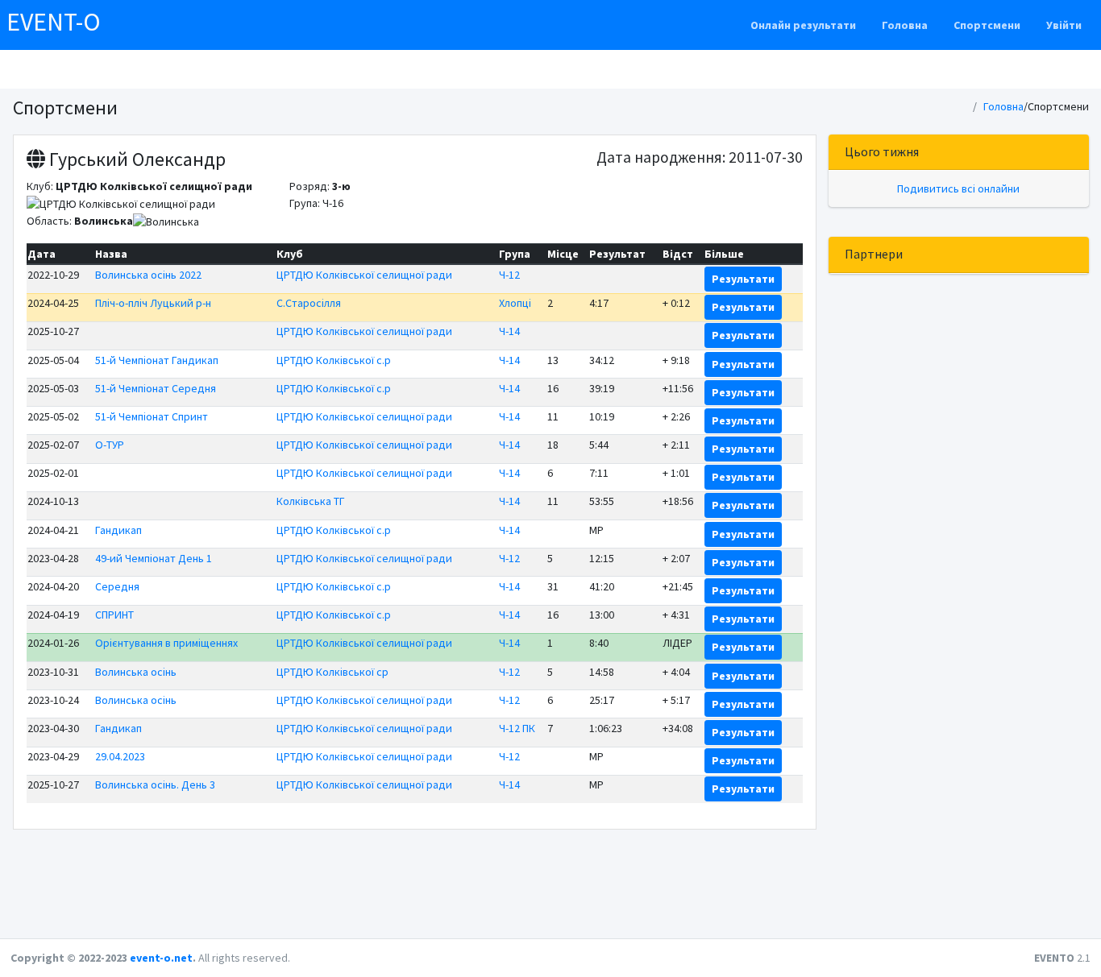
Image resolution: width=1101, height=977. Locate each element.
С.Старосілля (308, 303)
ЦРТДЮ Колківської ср (332, 671)
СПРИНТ (114, 614)
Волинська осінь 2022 (148, 274)
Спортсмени (987, 25)
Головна (905, 25)
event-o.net (161, 957)
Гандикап (118, 530)
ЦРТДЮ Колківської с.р (333, 360)
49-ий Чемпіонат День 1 (153, 558)
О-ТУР (109, 444)
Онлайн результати (803, 25)
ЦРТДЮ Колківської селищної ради (364, 274)
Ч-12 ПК (517, 728)
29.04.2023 (120, 756)
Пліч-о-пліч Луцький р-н (153, 303)
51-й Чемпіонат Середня (155, 388)
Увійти (1064, 25)
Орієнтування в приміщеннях (166, 642)
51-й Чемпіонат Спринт (151, 416)
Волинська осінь (136, 671)
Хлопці (515, 303)
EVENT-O (53, 22)
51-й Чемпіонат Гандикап (156, 360)
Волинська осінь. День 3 (155, 784)
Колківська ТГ (310, 501)
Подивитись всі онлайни (958, 188)
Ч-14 (509, 331)
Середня (117, 586)
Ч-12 (509, 274)
